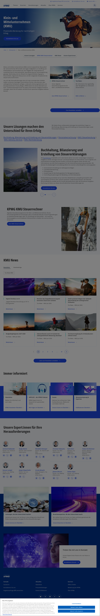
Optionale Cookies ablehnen (76, 607)
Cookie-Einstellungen (76, 603)
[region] (50, 607)
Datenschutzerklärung (7, 614)
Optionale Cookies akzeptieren (76, 611)
